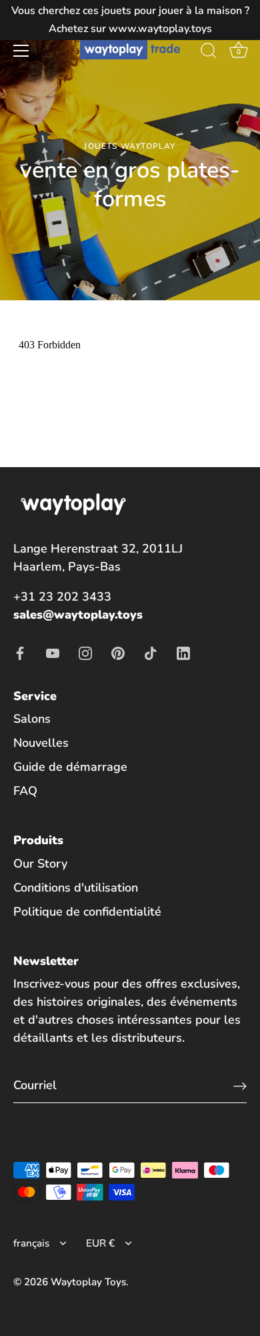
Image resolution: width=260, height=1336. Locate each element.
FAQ (25, 791)
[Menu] (21, 50)
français (31, 1243)
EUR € (100, 1243)
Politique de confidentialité (87, 912)
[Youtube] (52, 653)
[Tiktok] (150, 653)
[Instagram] (85, 653)
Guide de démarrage (70, 767)
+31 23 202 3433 (62, 597)
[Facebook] (20, 653)
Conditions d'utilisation (75, 888)
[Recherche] (208, 52)
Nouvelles (41, 743)
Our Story (40, 864)
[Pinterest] (118, 653)
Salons (32, 719)
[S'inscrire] (240, 1085)
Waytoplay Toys (88, 1282)
